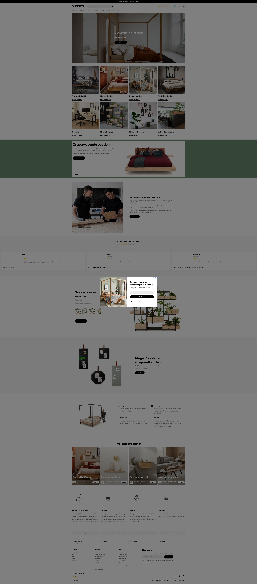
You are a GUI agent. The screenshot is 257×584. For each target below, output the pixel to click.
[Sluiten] (154, 278)
